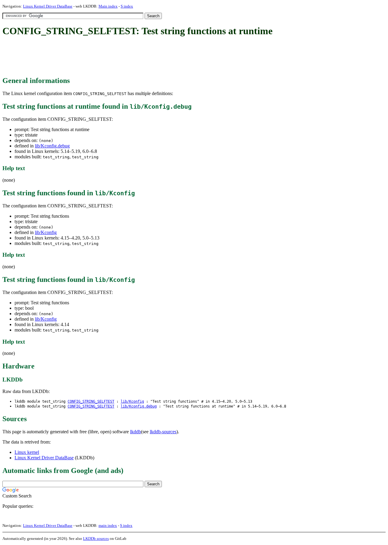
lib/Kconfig (46, 232)
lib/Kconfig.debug (52, 145)
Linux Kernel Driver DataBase (47, 6)
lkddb (135, 431)
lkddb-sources (163, 431)
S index (127, 6)
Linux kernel (27, 452)
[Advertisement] (112, 57)
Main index (108, 6)
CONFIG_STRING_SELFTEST (91, 401)
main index (108, 525)
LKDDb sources (96, 538)
